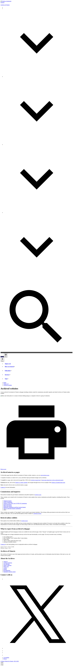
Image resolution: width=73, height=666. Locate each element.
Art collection (6, 564)
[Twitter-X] (37, 648)
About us (5, 561)
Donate (5, 569)
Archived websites (7, 385)
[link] (6, 1)
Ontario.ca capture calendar (21, 482)
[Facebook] (4, 579)
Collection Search (37, 513)
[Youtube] (4, 652)
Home (4, 382)
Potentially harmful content (9, 571)
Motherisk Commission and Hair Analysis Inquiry (14, 507)
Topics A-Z (6, 383)
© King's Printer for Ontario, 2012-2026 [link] (10, 661)
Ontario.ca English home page (58, 482)
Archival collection (7, 562)
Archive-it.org (38, 494)
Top (2, 664)
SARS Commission (7, 502)
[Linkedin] (4, 655)
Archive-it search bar (35, 480)
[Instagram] (4, 650)
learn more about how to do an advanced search (52, 480)
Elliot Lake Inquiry (7, 506)
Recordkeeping (6, 570)
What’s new (6, 566)
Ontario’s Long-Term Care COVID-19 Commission (15, 503)
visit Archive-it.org (45, 475)
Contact (5, 568)
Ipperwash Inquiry (7, 504)
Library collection (7, 565)
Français (2, 2)
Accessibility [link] (6, 657)
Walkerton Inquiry (7, 500)
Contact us (3, 487)
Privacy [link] (5, 658)
